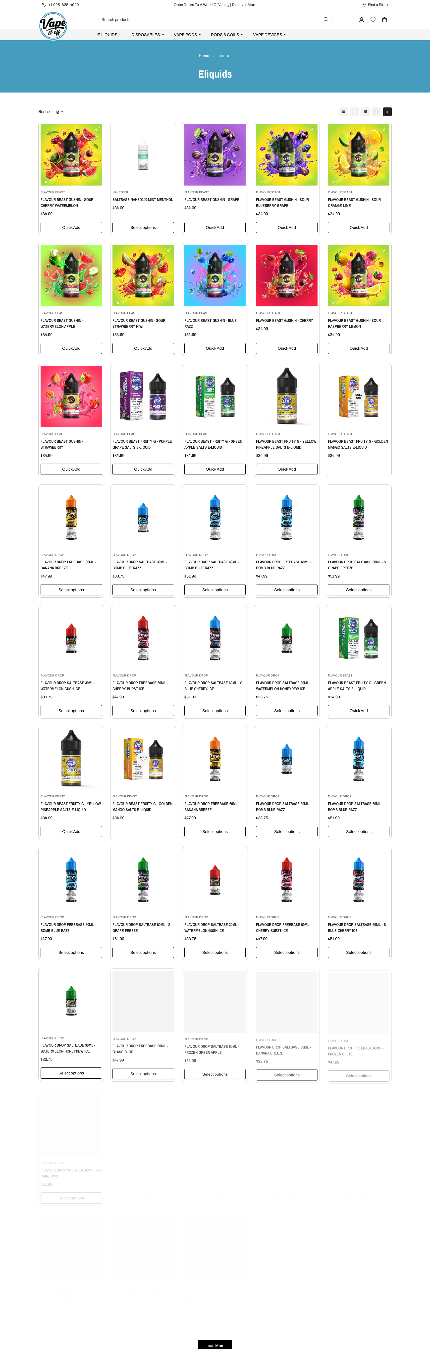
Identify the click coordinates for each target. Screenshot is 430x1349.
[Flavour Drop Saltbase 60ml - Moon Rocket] (143, 1242)
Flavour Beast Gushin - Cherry (284, 320)
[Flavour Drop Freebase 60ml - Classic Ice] (143, 1000)
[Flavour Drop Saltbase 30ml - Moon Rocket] (215, 1242)
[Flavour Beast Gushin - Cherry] (287, 275)
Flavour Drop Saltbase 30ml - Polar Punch (355, 1169)
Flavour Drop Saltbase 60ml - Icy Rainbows (71, 1169)
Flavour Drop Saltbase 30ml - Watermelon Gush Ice (68, 685)
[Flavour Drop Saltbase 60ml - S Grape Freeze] (358, 517)
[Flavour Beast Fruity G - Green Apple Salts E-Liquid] (215, 396)
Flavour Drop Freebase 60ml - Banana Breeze (68, 565)
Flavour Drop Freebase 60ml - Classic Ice (140, 1048)
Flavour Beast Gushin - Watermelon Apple (62, 323)
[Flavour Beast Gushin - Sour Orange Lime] (358, 155)
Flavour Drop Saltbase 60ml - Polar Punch (283, 1169)
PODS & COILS (225, 35)
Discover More (244, 5)
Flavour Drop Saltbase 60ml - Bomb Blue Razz (211, 565)
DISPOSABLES (145, 35)
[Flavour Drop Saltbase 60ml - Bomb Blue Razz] (215, 517)
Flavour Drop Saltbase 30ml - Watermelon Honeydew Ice (283, 685)
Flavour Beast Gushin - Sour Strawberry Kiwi (138, 323)
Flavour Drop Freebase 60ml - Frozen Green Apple (68, 1290)
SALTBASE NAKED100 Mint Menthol (142, 199)
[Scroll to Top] (420, 1322)
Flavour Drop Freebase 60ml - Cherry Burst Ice (140, 685)
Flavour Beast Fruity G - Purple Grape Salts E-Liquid (142, 444)
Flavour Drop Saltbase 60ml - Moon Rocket (139, 1290)
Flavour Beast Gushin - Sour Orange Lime (354, 202)
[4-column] (376, 111)
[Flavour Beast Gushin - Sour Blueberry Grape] (287, 155)
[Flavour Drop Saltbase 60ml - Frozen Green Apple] (215, 1000)
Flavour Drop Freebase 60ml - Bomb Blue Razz (283, 565)
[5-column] (387, 111)
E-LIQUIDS (107, 35)
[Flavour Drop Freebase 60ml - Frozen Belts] (358, 1000)
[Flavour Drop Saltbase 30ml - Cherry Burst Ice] (143, 1121)
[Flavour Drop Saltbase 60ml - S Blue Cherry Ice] (215, 638)
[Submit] (326, 19)
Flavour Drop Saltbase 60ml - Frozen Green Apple (211, 1048)
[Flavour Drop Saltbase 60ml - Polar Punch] (287, 1121)
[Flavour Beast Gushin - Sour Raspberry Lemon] (358, 275)
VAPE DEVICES (267, 35)
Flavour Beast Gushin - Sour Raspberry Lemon (354, 323)
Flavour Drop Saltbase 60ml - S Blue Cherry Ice (213, 685)
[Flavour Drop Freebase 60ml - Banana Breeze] (71, 517)
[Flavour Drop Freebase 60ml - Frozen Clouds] (215, 1121)
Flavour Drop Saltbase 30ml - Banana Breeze (283, 1048)
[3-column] (365, 111)
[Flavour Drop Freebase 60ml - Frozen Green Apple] (71, 1242)
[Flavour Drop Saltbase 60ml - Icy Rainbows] (71, 1121)
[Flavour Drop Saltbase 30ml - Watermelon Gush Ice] (71, 638)
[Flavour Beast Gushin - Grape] (215, 155)
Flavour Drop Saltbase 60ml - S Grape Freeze (357, 565)
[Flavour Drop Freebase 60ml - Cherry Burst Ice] (143, 638)
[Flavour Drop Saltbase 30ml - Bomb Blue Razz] (143, 517)
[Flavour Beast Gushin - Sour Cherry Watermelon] (71, 155)
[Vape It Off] (53, 26)
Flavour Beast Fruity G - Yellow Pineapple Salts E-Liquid (286, 444)
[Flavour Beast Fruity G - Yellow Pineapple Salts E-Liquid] (287, 396)
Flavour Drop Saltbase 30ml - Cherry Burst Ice (139, 1169)
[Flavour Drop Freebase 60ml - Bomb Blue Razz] (287, 517)
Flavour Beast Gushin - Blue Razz (210, 323)
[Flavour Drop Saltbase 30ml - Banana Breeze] (287, 1000)
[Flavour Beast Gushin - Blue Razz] (215, 275)
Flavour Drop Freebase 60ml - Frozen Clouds (212, 1169)
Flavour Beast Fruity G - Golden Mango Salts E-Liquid (358, 444)
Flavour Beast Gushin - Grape (211, 199)
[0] (384, 19)
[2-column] (354, 111)
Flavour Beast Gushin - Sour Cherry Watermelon (67, 202)
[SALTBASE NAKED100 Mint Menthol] (143, 155)
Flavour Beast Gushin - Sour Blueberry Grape (282, 202)
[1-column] (343, 111)
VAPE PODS (185, 35)
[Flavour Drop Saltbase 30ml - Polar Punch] (358, 1121)
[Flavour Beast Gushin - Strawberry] (71, 396)
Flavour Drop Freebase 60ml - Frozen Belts (355, 1048)
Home (204, 56)
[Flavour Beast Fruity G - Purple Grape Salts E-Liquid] (143, 396)
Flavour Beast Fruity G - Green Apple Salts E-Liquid (213, 444)
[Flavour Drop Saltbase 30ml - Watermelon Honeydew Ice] (287, 638)
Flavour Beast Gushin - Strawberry (62, 444)
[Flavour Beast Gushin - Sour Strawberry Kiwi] (143, 275)
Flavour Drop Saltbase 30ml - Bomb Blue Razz (139, 565)
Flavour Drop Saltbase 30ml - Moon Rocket (211, 1290)
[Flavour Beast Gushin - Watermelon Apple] (71, 275)
